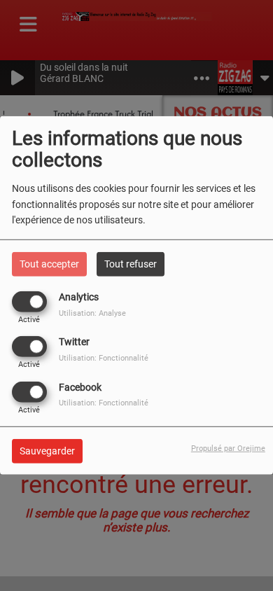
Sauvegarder (47, 450)
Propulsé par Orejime (228, 447)
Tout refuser (130, 264)
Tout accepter (49, 264)
